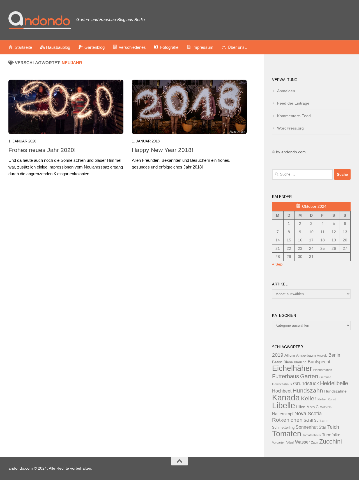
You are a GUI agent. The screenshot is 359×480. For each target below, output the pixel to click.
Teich (333, 427)
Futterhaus (285, 376)
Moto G (313, 407)
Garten (309, 376)
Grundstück (306, 383)
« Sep (277, 264)
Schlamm (322, 421)
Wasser (302, 441)
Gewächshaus (282, 384)
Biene (288, 362)
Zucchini (330, 441)
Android (322, 355)
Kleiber (322, 399)
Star (322, 427)
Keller (308, 398)
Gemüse (325, 377)
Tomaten (286, 434)
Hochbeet (281, 391)
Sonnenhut (306, 427)
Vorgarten (278, 442)
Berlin (334, 354)
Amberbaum (306, 355)
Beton (277, 362)
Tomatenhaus (311, 435)
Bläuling (300, 362)
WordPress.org (290, 128)
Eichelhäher (292, 368)
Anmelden (286, 91)
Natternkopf (282, 413)
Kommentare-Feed (294, 116)
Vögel (290, 442)
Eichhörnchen (322, 369)
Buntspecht (319, 361)
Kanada (286, 397)
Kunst (332, 399)
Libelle (283, 405)
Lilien (300, 407)
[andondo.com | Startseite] (39, 20)
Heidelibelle (334, 383)
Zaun (314, 442)
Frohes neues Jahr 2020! (42, 150)
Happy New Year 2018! (162, 150)
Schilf (308, 421)
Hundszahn (308, 390)
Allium (289, 355)
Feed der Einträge (293, 103)
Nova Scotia (308, 413)
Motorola (326, 407)
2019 (277, 355)
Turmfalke (331, 434)
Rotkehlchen (287, 420)
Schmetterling (283, 428)
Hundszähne (335, 391)
